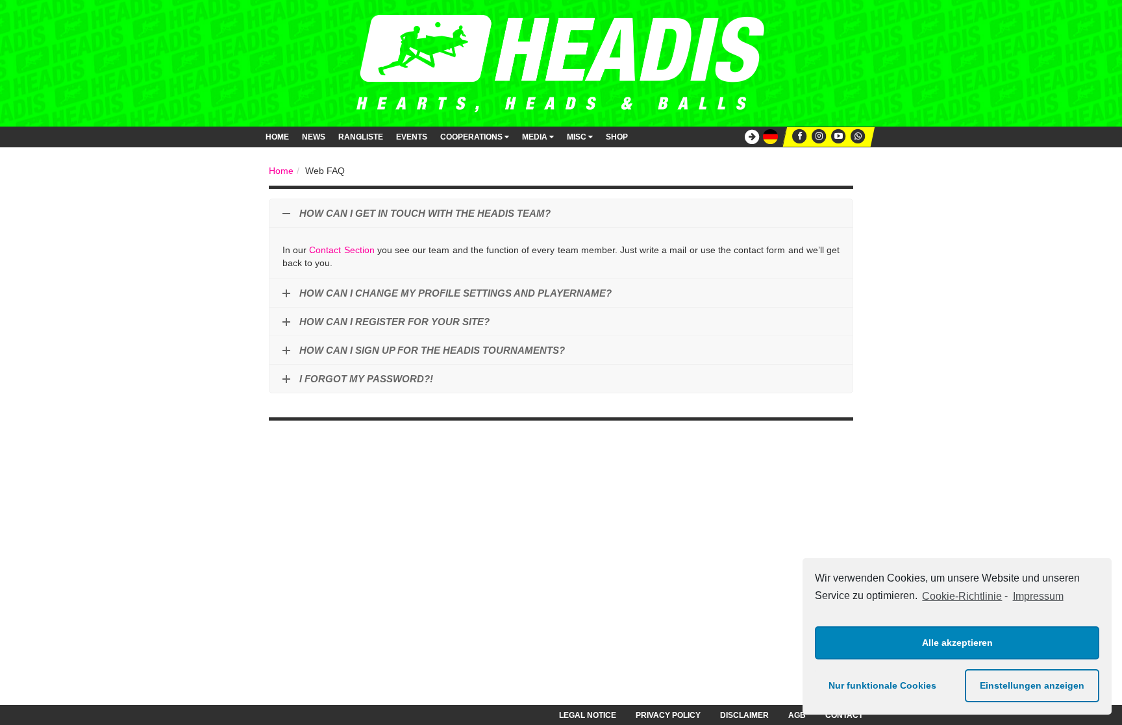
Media (535, 136)
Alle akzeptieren (957, 642)
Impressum (1038, 596)
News (313, 136)
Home (277, 136)
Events (411, 136)
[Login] (748, 137)
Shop (617, 136)
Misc (577, 136)
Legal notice (587, 715)
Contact (844, 715)
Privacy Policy (668, 715)
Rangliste (360, 136)
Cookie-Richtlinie (962, 596)
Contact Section (341, 250)
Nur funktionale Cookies (882, 685)
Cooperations (472, 136)
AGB (797, 715)
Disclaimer (744, 715)
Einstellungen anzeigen (1032, 685)
